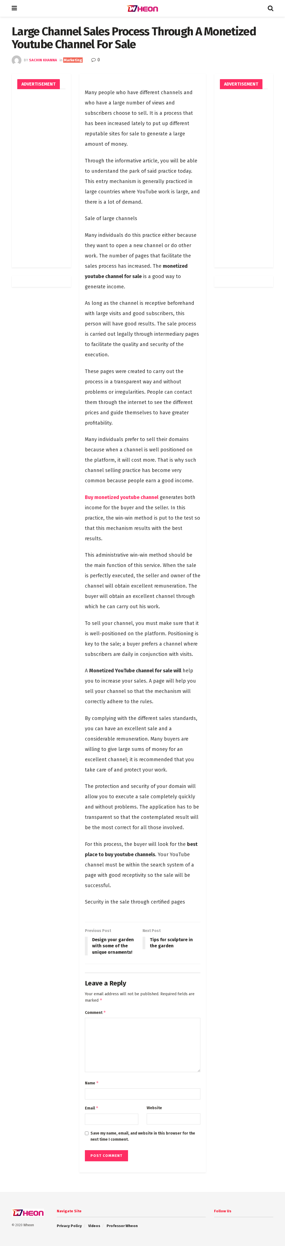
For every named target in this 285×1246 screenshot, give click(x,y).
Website (154, 1108)
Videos (94, 1226)
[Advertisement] (41, 178)
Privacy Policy (69, 1226)
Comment (95, 1012)
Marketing (73, 60)
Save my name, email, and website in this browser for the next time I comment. (142, 1136)
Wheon (28, 1225)
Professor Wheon (122, 1226)
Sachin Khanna (43, 60)
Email (92, 1108)
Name (92, 1083)
